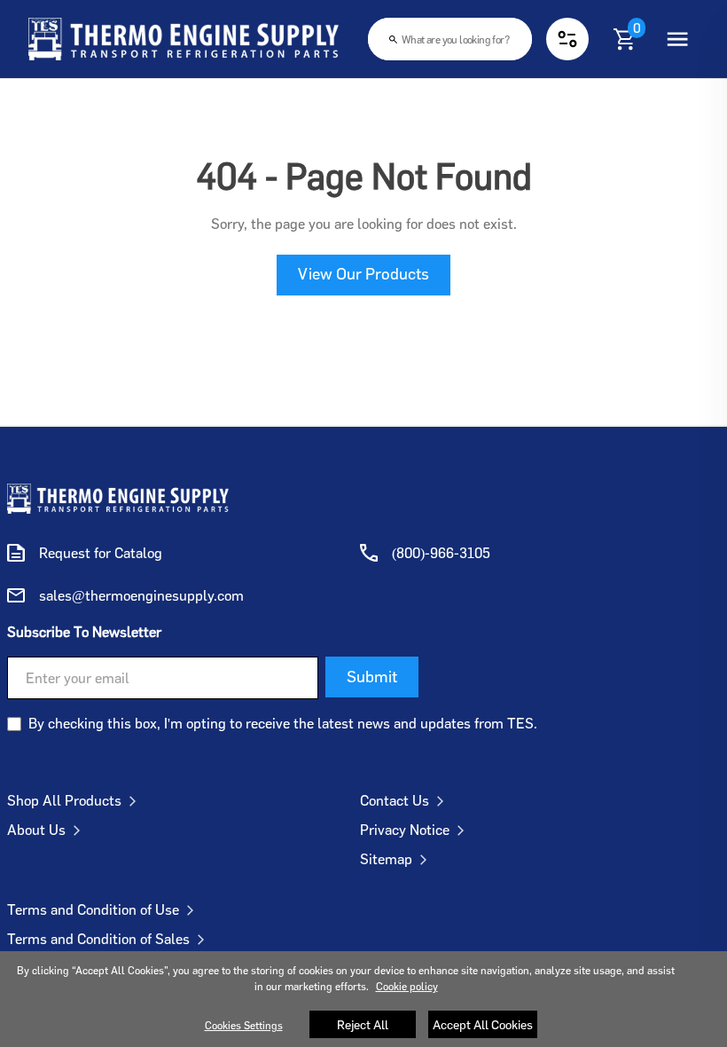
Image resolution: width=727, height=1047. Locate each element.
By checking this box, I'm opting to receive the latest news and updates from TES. (282, 723)
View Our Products (363, 273)
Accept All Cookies (483, 1024)
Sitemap (386, 859)
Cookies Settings (244, 1025)
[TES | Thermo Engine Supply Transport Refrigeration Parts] (118, 499)
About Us (36, 829)
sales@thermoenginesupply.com (141, 595)
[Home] (183, 39)
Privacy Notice (404, 829)
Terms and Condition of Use (93, 909)
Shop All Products (64, 800)
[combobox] (450, 39)
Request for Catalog (100, 553)
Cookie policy (407, 986)
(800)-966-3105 (441, 553)
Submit (372, 676)
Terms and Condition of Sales (98, 939)
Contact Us (394, 800)
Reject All (362, 1024)
